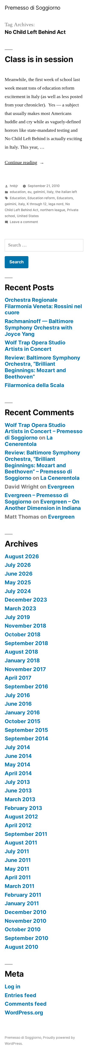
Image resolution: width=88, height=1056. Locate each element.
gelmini (39, 192)
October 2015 (22, 721)
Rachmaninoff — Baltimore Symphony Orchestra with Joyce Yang (39, 327)
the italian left (66, 192)
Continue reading (24, 162)
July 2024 (18, 591)
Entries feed (20, 995)
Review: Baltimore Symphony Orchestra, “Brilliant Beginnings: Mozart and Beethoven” (42, 367)
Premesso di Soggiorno (32, 7)
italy (50, 192)
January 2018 (22, 660)
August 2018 (21, 651)
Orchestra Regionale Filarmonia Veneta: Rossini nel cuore (43, 306)
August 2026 (22, 556)
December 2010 (25, 912)
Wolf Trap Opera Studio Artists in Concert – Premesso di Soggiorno (43, 431)
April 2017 (18, 678)
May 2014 (17, 764)
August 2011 (21, 842)
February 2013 (23, 808)
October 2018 (22, 634)
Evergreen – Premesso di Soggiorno (36, 498)
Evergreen (61, 486)
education (18, 192)
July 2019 (17, 617)
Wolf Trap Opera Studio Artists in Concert (35, 345)
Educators (65, 198)
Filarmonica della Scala (34, 385)
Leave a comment (24, 222)
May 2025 (18, 582)
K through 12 (37, 204)
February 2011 (23, 895)
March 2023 (20, 608)
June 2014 (18, 756)
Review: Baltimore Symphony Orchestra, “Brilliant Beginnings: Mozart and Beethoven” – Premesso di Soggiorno (42, 465)
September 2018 (26, 643)
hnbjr (14, 186)
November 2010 (25, 921)
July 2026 (18, 565)
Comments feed (26, 1004)
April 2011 (18, 877)
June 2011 (18, 860)
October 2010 (23, 929)
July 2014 (17, 747)
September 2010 (26, 938)
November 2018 (25, 625)
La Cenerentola (29, 440)
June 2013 (18, 790)
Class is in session (39, 59)
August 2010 (21, 947)
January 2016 (22, 712)
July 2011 (17, 851)
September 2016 (26, 686)
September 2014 (26, 738)
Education (18, 198)
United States (28, 216)
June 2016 (18, 704)
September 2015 (26, 730)
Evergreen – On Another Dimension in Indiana (43, 504)
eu (29, 192)
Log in (12, 986)
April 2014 (18, 773)
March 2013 (20, 799)
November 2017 (25, 669)
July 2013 (17, 782)
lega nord (55, 204)
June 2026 (18, 573)
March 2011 (19, 886)
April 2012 (18, 825)
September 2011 (26, 834)
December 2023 (26, 599)
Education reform (41, 198)
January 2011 (22, 903)
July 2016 (17, 695)
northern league (52, 210)
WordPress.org (24, 1012)
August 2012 (21, 816)
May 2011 (17, 869)
